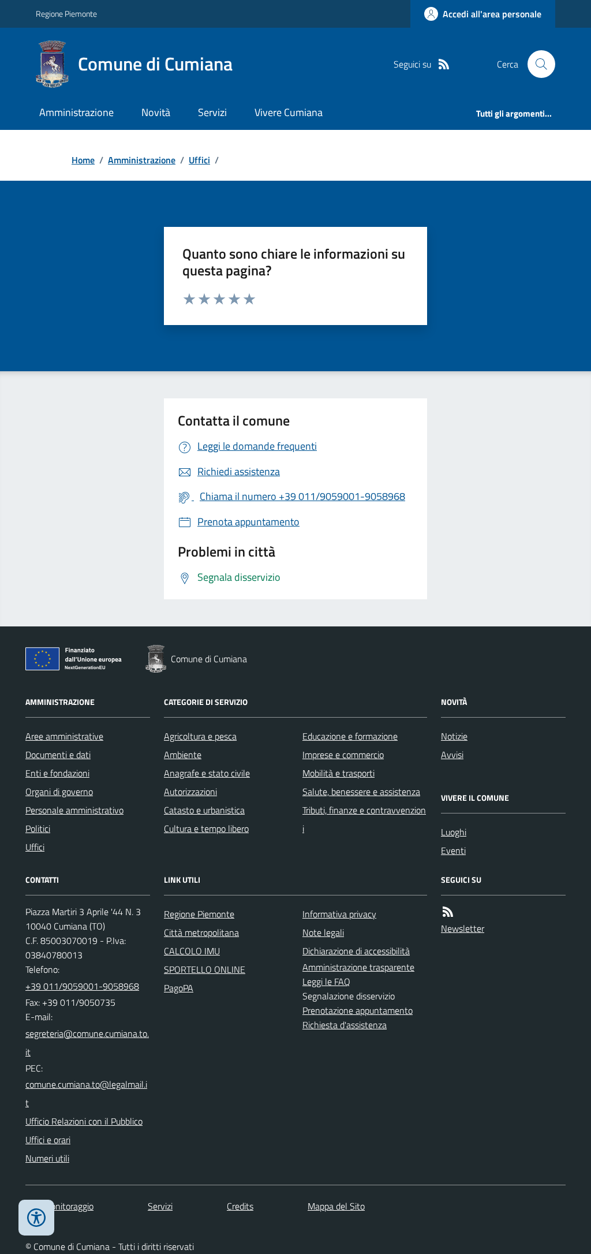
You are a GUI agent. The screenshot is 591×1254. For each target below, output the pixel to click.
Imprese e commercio (343, 755)
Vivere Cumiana (289, 112)
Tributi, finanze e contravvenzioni (364, 819)
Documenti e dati (58, 755)
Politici (37, 828)
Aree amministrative (64, 736)
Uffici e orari (47, 1140)
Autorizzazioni (190, 791)
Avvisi (452, 755)
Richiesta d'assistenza (344, 1025)
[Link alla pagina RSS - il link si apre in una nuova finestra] (444, 64)
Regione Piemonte (66, 14)
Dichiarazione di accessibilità (356, 951)
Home (83, 160)
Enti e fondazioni (57, 773)
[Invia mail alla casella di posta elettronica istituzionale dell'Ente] (87, 1042)
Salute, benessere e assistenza (361, 791)
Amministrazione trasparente (358, 967)
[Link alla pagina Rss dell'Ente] (448, 912)
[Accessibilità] (36, 1217)
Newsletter (462, 928)
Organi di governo (59, 791)
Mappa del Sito (336, 1206)
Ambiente (182, 755)
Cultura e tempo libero (206, 828)
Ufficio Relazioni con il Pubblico (84, 1121)
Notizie (454, 736)
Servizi (212, 112)
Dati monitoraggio (59, 1206)
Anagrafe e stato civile (207, 773)
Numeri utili (47, 1158)
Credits (240, 1206)
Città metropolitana (201, 932)
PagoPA (178, 988)
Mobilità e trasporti (338, 773)
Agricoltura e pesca (200, 736)
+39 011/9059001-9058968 (82, 986)
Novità (155, 112)
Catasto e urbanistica (204, 810)
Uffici (199, 160)
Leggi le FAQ (326, 981)
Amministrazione (76, 112)
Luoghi (453, 832)
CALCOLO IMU (192, 951)
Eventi (453, 850)
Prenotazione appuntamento (357, 1010)
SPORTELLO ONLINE (204, 969)
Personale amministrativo (74, 810)
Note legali (323, 932)
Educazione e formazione (350, 736)
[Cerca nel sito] (536, 64)
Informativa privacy (339, 914)
